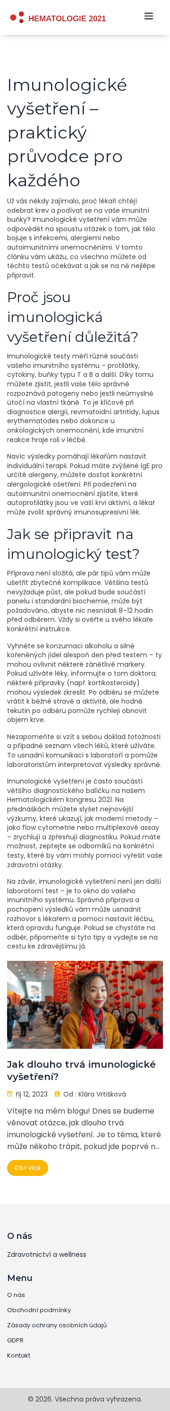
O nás (16, 1295)
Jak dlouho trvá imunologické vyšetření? (81, 1070)
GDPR (15, 1340)
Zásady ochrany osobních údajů (57, 1325)
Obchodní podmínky (39, 1310)
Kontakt (18, 1355)
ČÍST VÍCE (28, 1168)
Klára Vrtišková (102, 1094)
